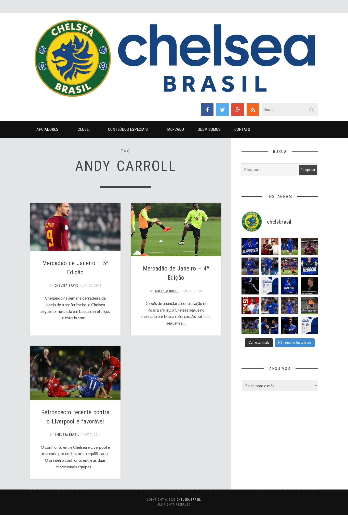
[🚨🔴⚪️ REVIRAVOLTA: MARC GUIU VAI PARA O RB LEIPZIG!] (250, 246)
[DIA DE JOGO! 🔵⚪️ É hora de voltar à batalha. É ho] (309, 325)
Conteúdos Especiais (128, 129)
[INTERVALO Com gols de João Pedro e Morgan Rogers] (270, 325)
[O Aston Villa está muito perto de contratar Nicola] (270, 305)
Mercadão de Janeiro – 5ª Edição (75, 268)
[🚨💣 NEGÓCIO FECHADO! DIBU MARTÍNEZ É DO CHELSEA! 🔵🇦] (309, 266)
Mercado (175, 129)
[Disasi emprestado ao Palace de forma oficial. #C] (250, 305)
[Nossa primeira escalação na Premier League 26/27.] (289, 325)
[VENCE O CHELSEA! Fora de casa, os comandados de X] (250, 325)
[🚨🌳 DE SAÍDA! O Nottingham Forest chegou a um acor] (309, 305)
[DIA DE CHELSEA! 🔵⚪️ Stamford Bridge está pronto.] (270, 286)
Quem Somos (209, 129)
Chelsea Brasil (67, 285)
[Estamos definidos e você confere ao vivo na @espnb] (250, 286)
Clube (83, 129)
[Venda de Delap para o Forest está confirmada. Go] (309, 286)
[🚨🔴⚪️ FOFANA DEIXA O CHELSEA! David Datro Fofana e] (309, 246)
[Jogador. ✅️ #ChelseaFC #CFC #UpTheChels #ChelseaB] (270, 266)
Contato (242, 129)
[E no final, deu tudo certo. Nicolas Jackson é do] (270, 246)
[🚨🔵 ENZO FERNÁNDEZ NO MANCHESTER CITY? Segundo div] (289, 305)
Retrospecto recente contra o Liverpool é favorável (75, 417)
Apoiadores (47, 129)
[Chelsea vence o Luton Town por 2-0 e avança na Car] (289, 266)
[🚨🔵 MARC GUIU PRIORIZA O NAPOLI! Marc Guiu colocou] (289, 286)
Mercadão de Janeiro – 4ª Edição (176, 273)
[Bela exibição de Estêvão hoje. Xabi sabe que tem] (289, 246)
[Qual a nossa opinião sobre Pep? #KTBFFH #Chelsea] (250, 266)
